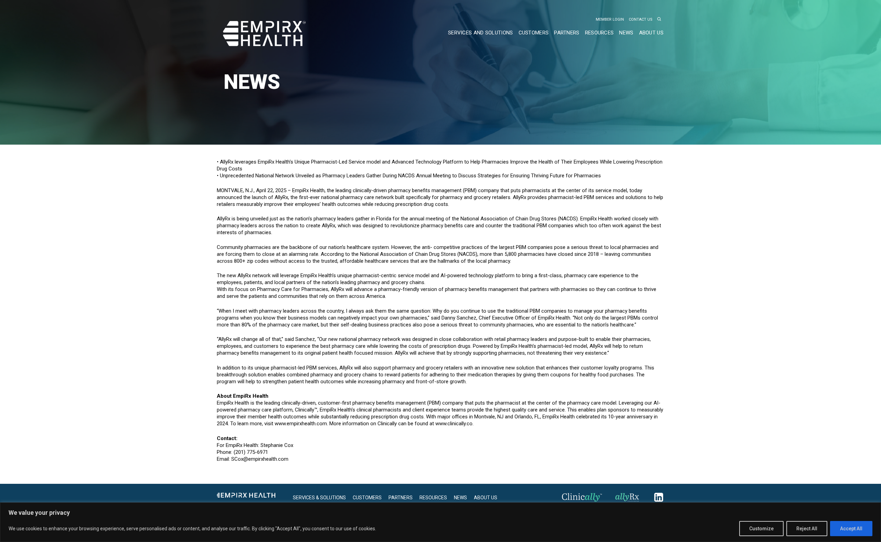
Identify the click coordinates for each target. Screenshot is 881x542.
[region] (440, 522)
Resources (599, 33)
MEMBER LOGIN (610, 19)
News (460, 497)
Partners (566, 33)
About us (651, 33)
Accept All (851, 528)
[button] (659, 19)
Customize (761, 528)
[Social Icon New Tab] (587, 499)
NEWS (626, 33)
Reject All (806, 528)
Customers (534, 33)
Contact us (640, 19)
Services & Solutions (319, 497)
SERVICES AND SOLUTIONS (480, 33)
